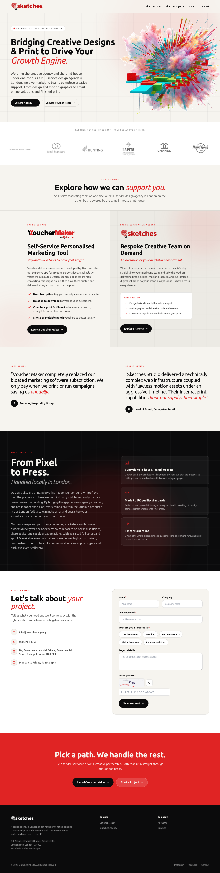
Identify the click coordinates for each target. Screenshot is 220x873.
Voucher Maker (107, 823)
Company (167, 597)
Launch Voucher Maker (45, 329)
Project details (127, 650)
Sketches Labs (153, 6)
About (192, 6)
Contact (205, 6)
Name (122, 597)
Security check (127, 675)
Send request (131, 703)
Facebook (192, 865)
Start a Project (130, 782)
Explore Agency (23, 103)
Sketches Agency (175, 6)
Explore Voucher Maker (58, 103)
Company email (127, 612)
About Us (162, 823)
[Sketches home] (27, 6)
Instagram (179, 865)
